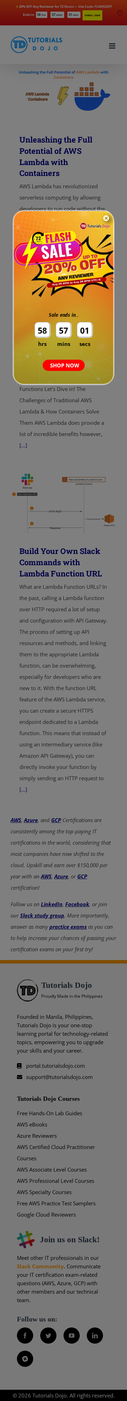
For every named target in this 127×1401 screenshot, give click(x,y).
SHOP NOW (64, 365)
